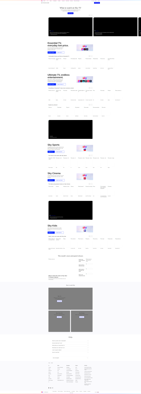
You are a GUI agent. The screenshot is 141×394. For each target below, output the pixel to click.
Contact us (80, 391)
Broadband (67, 367)
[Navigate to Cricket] (81, 162)
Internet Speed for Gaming (87, 367)
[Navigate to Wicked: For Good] (66, 190)
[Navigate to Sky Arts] (70, 111)
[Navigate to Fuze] (96, 190)
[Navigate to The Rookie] (103, 94)
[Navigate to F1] (74, 162)
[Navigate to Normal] (74, 190)
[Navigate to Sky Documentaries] (97, 111)
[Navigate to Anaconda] (111, 190)
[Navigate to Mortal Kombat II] (81, 190)
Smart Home (77, 370)
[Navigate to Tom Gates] (103, 243)
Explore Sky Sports (59, 151)
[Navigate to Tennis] (89, 162)
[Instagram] (52, 388)
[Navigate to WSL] (59, 162)
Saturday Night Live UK (60, 380)
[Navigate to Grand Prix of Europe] (89, 190)
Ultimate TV (50, 370)
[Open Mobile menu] (61, 1)
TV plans (49, 367)
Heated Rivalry (59, 375)
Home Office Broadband (69, 375)
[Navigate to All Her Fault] (103, 62)
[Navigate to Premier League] (51, 162)
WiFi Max (67, 372)
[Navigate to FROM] (51, 94)
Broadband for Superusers (69, 380)
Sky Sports (49, 378)
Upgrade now (50, 151)
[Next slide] (92, 15)
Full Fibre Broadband (69, 370)
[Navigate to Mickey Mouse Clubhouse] (59, 243)
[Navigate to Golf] (103, 162)
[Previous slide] (89, 15)
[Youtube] (51, 388)
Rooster (58, 378)
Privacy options (55, 391)
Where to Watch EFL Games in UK (88, 382)
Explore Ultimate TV (60, 84)
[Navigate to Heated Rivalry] (96, 62)
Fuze (58, 372)
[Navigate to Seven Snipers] (51, 190)
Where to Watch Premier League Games (87, 379)
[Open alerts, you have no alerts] (94, 1)
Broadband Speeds (69, 378)
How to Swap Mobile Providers (88, 377)
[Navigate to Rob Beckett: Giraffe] (74, 94)
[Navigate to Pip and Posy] (96, 243)
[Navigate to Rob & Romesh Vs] (118, 94)
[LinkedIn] (49, 388)
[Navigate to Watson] (111, 94)
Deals (76, 367)
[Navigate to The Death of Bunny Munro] (111, 62)
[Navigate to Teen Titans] (81, 243)
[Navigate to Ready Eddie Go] (118, 243)
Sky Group (89, 391)
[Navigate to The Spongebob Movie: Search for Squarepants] (103, 190)
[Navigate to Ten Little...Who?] (74, 243)
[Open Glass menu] (52, 1)
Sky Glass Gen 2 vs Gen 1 (87, 374)
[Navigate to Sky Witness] (79, 111)
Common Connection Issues (88, 371)
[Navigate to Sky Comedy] (88, 111)
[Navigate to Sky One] (52, 111)
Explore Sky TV (59, 52)
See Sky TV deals (51, 52)
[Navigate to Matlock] (59, 94)
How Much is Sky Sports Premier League (87, 384)
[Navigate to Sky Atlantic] (61, 111)
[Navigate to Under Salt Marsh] (89, 62)
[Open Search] (92, 1)
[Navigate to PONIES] (59, 62)
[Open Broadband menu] (57, 1)
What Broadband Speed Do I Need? (88, 369)
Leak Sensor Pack (77, 375)
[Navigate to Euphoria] (81, 62)
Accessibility (73, 391)
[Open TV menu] (48, 1)
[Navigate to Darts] (96, 162)
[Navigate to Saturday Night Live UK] (81, 94)
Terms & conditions (60, 391)
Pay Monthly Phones (78, 378)
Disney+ (49, 372)
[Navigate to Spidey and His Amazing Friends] (51, 243)
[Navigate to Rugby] (111, 162)
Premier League (50, 380)
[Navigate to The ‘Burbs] (66, 94)
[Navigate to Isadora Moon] (111, 243)
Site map (77, 391)
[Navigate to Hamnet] (59, 190)
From (58, 370)
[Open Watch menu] (46, 1)
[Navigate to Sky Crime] (106, 111)
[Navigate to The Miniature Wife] (74, 62)
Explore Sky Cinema (59, 180)
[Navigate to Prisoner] (66, 62)
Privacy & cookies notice (67, 391)
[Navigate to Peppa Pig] (89, 243)
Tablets (76, 380)
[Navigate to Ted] (96, 94)
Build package (97, 2)
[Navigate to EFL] (66, 162)
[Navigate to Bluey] (66, 243)
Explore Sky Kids (59, 232)
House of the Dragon (60, 367)
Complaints (84, 391)
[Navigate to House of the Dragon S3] (51, 62)
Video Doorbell (77, 372)
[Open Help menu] (97, 1)
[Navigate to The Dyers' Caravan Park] (89, 94)
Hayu (49, 375)
